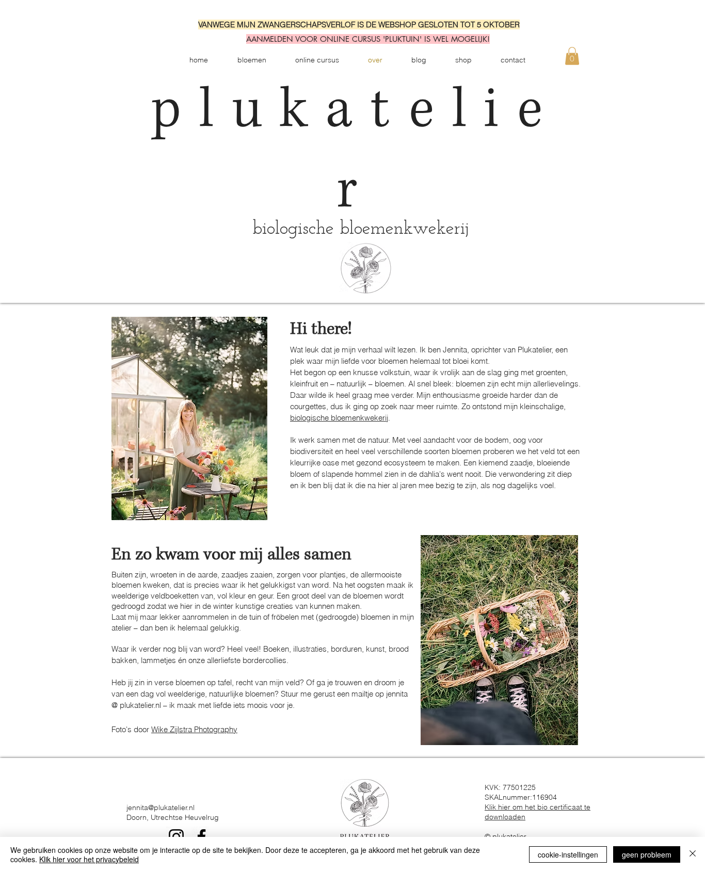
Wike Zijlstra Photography (194, 729)
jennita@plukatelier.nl (160, 807)
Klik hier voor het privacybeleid (89, 859)
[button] (572, 56)
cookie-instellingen (568, 854)
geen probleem (646, 854)
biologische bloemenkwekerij (339, 418)
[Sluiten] (692, 854)
